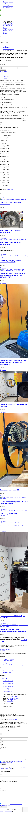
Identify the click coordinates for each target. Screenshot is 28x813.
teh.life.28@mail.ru (8, 6)
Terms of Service (8, 768)
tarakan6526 (10, 701)
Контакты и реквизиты (9, 659)
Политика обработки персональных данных (15, 664)
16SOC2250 (10, 189)
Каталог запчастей (8, 29)
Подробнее (3, 197)
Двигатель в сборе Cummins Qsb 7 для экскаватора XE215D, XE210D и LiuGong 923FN (13, 362)
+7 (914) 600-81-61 (8, 681)
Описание (5, 76)
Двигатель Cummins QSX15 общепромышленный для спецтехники (13, 630)
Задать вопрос (3, 71)
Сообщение (3, 747)
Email (1, 741)
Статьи (5, 32)
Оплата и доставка (8, 2)
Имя (1, 738)
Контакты (5, 33)
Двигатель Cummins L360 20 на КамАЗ (13, 526)
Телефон (2, 744)
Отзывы (5, 3)
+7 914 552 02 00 (7, 7)
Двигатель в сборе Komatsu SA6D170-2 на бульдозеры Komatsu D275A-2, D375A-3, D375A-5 (13, 275)
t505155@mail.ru (7, 691)
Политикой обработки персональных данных (11, 762)
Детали (5, 78)
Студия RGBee (13, 719)
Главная (5, 28)
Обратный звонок (4, 649)
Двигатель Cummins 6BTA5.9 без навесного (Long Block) (11, 261)
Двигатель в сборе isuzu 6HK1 (10, 490)
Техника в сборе (7, 30)
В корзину (3, 69)
